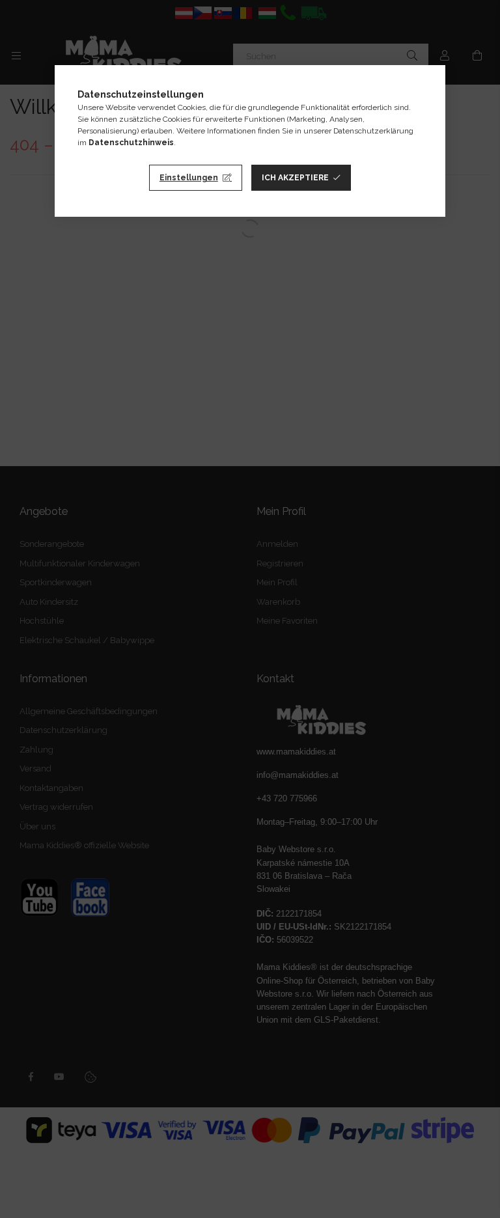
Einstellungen (189, 177)
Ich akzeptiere (295, 177)
